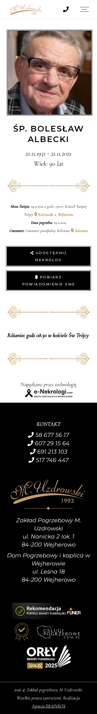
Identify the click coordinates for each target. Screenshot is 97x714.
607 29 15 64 (51, 443)
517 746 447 (51, 460)
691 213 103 (51, 451)
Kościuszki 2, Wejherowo (55, 214)
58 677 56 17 (51, 435)
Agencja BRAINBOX (48, 706)
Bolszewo (81, 230)
